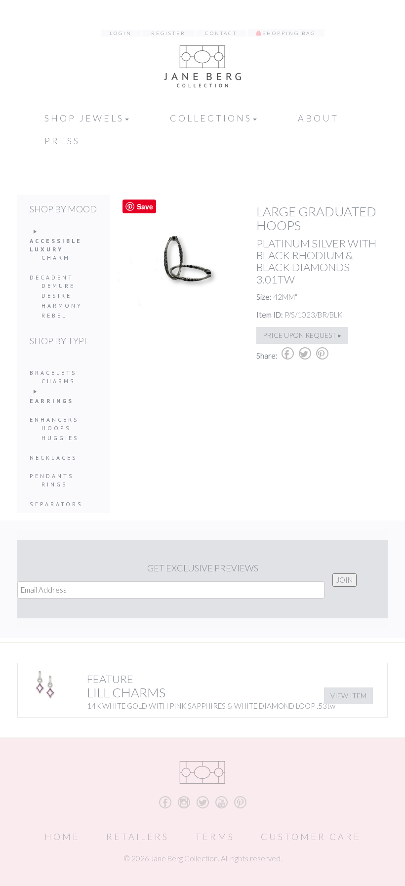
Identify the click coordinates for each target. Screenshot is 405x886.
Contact (221, 33)
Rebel (54, 315)
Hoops (56, 428)
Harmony (61, 305)
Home (62, 836)
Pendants (52, 476)
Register (168, 33)
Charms (58, 381)
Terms (215, 836)
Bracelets (53, 372)
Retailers (137, 836)
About (318, 118)
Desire (56, 295)
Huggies (60, 438)
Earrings (52, 400)
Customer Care (311, 836)
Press (62, 140)
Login (121, 33)
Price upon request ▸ (302, 335)
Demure (58, 285)
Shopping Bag (289, 33)
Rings (54, 484)
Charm (55, 257)
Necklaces (54, 457)
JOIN (344, 579)
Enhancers (54, 419)
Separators (56, 504)
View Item (348, 695)
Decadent (52, 277)
